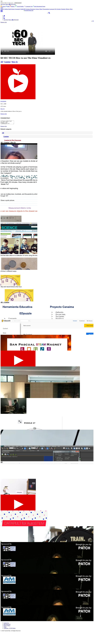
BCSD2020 (3, 101)
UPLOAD (13, 4)
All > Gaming (5, 302)
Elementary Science (34, 9)
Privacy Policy (7, 625)
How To (15, 62)
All (2, 62)
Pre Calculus (58, 9)
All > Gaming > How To (8, 142)
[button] (12, 11)
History (2, 9)
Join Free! (3, 4)
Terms (5, 627)
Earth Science (11, 9)
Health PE (22, 9)
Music (41, 9)
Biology (68, 9)
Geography (17, 9)
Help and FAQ (7, 624)
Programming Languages (48, 9)
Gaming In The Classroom (12, 140)
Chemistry (63, 9)
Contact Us (6, 623)
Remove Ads (4, 22)
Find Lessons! (18, 2)
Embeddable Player (5, 118)
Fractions (28, 9)
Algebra (6, 9)
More (71, 9)
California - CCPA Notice (9, 628)
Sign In (7, 4)
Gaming (7, 62)
